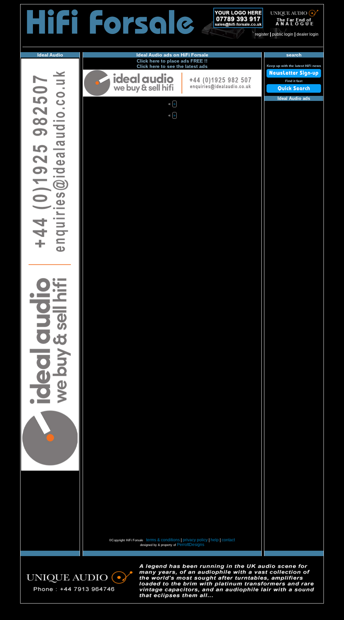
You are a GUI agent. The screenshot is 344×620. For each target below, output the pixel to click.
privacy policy (195, 540)
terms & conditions (163, 540)
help (215, 540)
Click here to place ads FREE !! (172, 61)
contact (228, 540)
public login (282, 34)
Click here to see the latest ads (172, 66)
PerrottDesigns (190, 544)
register (262, 34)
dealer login (307, 34)
